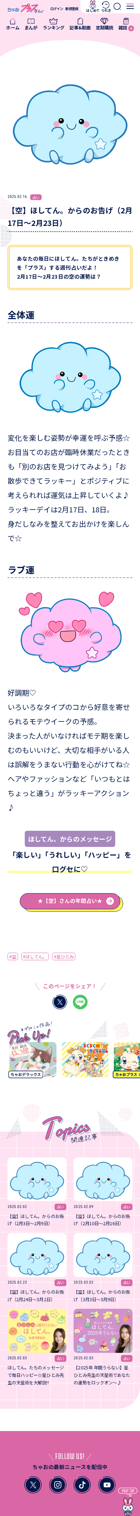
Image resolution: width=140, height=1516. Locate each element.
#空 (12, 956)
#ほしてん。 (35, 956)
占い (35, 197)
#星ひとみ (64, 956)
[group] (30, 1062)
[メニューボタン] (130, 6)
